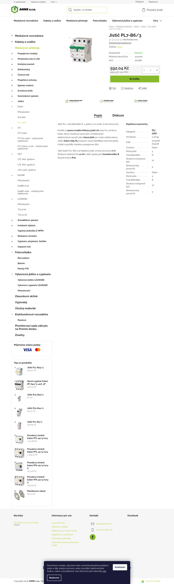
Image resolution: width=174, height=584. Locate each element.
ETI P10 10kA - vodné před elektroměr (30, 139)
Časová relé (23, 75)
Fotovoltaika (23, 252)
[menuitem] (26, 20)
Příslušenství (23, 112)
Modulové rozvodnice (29, 35)
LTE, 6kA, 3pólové (26, 164)
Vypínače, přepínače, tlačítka (32, 241)
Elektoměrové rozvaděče (31, 314)
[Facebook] (93, 537)
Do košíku (134, 79)
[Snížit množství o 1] (144, 70)
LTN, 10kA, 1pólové (27, 170)
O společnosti (19, 2)
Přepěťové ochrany (27, 80)
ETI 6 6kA (22, 133)
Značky (20, 335)
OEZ (20, 154)
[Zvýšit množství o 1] (157, 70)
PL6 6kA (22, 117)
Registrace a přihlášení (62, 534)
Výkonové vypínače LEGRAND (33, 285)
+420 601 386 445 (104, 529)
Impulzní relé (24, 247)
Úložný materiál (25, 308)
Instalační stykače (27, 225)
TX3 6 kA (22, 209)
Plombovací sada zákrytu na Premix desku (31, 327)
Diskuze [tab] (118, 115)
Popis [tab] (98, 115)
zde (104, 571)
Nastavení (54, 578)
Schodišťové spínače (28, 220)
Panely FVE (23, 268)
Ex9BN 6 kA (23, 186)
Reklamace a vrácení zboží (64, 531)
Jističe (21, 101)
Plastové (22, 320)
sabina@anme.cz (104, 524)
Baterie (21, 263)
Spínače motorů (25, 85)
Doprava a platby (38, 2)
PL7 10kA (22, 122)
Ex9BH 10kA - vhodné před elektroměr (30, 192)
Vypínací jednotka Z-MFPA (31, 231)
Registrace (153, 2)
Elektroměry (24, 69)
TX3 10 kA (22, 215)
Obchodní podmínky (61, 538)
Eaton (20, 106)
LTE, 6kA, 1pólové (26, 159)
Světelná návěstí (26, 64)
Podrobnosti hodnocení (120, 43)
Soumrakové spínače (28, 96)
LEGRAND (22, 199)
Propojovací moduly (27, 53)
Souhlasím (120, 567)
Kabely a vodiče (25, 41)
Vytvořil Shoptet (152, 581)
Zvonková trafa (25, 91)
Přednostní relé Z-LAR (29, 59)
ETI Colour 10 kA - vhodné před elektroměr (33, 147)
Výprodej (21, 302)
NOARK (21, 175)
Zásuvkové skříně (26, 296)
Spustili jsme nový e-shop (26, 523)
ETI (19, 128)
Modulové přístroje (27, 47)
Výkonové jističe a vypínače (33, 274)
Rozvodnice (23, 258)
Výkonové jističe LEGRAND (31, 280)
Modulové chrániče (27, 236)
